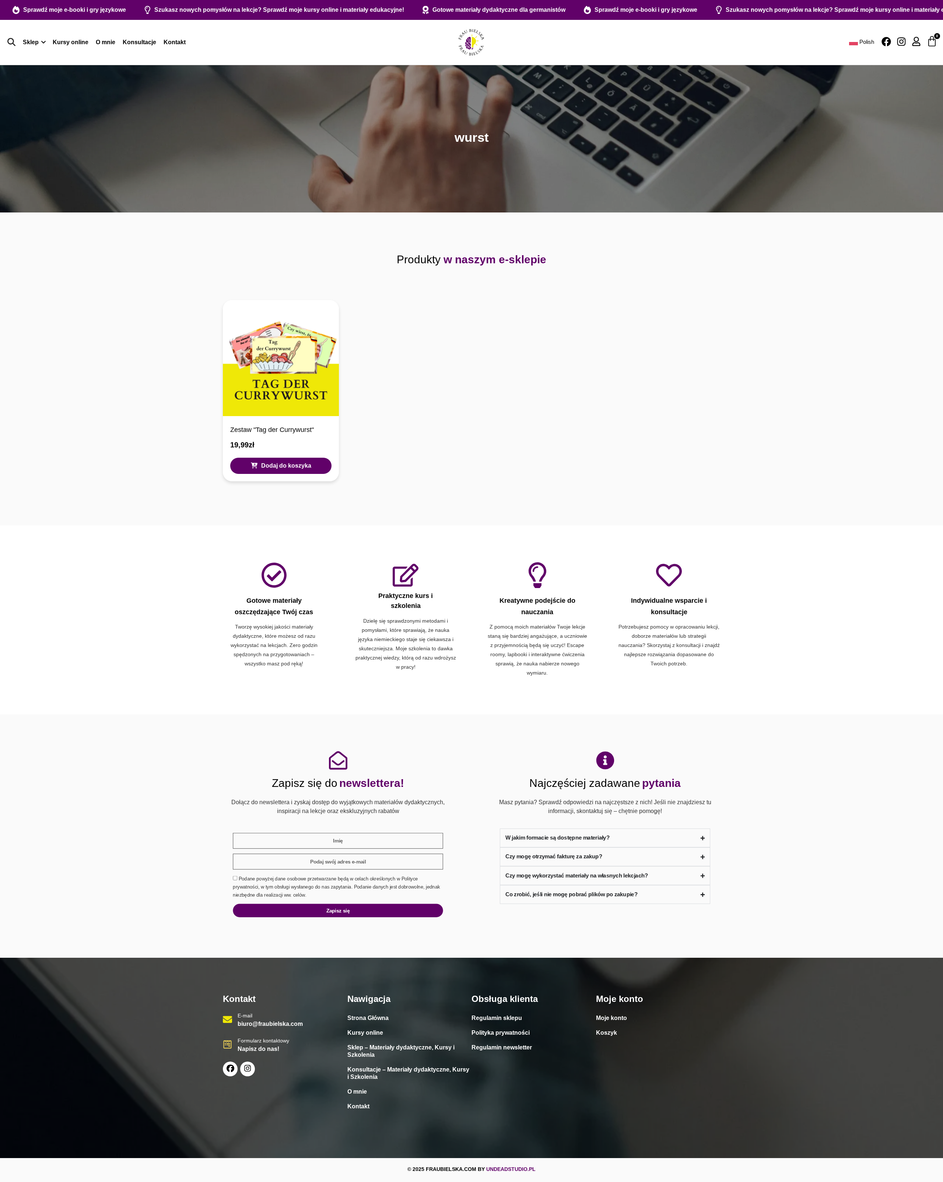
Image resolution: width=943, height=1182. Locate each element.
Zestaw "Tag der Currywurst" (272, 429)
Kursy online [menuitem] (70, 42)
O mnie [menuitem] (105, 42)
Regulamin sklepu (497, 1018)
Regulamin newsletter (502, 1047)
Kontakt (358, 1106)
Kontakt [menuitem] (175, 42)
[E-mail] (227, 1019)
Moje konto (611, 1018)
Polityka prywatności (501, 1033)
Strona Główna (368, 1018)
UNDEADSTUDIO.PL (511, 1169)
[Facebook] (886, 41)
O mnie (357, 1091)
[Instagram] (901, 41)
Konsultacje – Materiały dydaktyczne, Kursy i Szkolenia (408, 1073)
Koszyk (606, 1033)
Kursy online (365, 1033)
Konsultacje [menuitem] (139, 42)
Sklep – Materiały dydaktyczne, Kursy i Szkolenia (401, 1051)
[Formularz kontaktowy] (227, 1044)
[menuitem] (34, 42)
